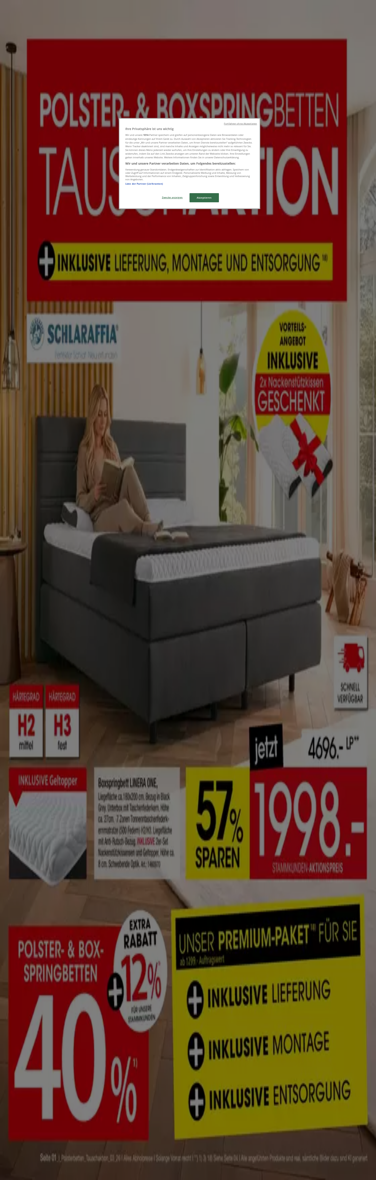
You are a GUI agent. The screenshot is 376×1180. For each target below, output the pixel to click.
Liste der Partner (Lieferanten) (144, 183)
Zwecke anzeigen (172, 197)
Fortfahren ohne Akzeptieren (240, 123)
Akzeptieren (204, 197)
